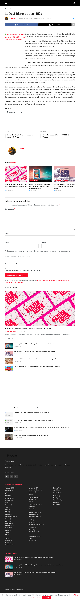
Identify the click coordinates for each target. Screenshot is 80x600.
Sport (6, 521)
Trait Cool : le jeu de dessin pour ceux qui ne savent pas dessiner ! (16, 186)
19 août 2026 (58, 190)
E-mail (7, 242)
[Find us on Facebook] (7, 476)
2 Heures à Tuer (33, 516)
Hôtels (7, 542)
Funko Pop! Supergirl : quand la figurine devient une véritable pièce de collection (39, 186)
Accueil (7, 589)
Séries (31, 509)
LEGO (30, 520)
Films (30, 506)
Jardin (6, 509)
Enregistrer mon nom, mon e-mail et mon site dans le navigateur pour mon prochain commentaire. (38, 251)
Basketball (8, 523)
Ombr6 (13, 18)
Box (6, 502)
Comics (31, 492)
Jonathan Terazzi (11, 331)
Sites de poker (33, 532)
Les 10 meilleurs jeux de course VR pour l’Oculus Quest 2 (31, 435)
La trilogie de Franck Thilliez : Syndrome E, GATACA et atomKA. (33, 420)
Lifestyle (34, 180)
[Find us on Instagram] (16, 476)
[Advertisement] (40, 122)
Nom (7, 233)
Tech (54, 496)
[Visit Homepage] (40, 3)
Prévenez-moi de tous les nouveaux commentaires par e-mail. (25, 264)
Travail (7, 538)
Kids (6, 512)
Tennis (7, 532)
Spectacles (56, 492)
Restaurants (8, 545)
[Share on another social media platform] (73, 24)
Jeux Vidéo (32, 514)
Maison (7, 514)
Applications (56, 500)
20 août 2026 (33, 190)
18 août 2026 (18, 361)
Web (54, 498)
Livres (30, 522)
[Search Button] (74, 3)
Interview (8, 495)
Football (7, 528)
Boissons (7, 500)
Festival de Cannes (34, 504)
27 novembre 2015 (23, 18)
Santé (6, 519)
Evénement (8, 490)
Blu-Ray (31, 499)
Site (30, 539)
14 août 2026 (18, 369)
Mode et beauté (9, 516)
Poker (30, 530)
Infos (6, 493)
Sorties (55, 488)
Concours (32, 540)
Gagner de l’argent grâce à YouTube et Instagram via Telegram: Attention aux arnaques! (41, 427)
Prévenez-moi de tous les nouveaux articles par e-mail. (22, 270)
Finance (7, 505)
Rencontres (56, 504)
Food (6, 507)
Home (6, 9)
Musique (31, 527)
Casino (55, 502)
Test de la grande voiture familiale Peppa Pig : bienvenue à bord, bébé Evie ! (37, 366)
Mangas (31, 494)
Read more (11, 338)
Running (7, 530)
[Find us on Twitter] (11, 476)
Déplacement (8, 525)
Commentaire (10, 209)
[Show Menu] (6, 3)
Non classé (13, 9)
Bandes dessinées (61, 180)
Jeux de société (11, 180)
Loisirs (31, 488)
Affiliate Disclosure (17, 589)
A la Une (7, 488)
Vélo (6, 535)
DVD (30, 502)
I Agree (46, 597)
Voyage (7, 540)
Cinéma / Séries (33, 497)
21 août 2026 (9, 190)
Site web (44, 242)
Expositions (56, 490)
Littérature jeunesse (35, 524)
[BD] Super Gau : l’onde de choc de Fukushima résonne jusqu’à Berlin (64, 186)
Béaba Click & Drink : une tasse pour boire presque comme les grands (35, 359)
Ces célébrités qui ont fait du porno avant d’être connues (31, 412)
